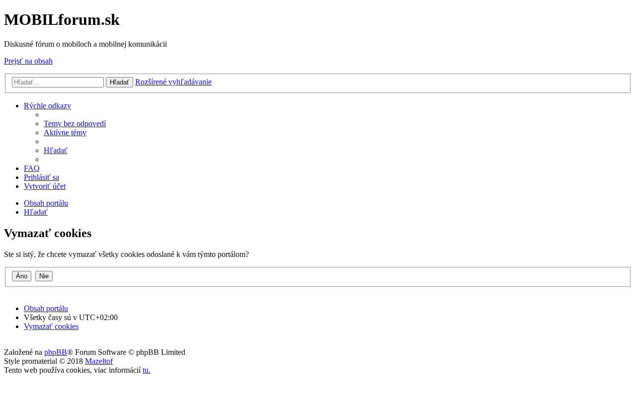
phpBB (55, 352)
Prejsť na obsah (28, 61)
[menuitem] (75, 123)
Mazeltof (99, 361)
